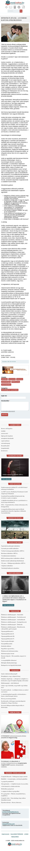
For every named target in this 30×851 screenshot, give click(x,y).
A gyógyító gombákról (7, 781)
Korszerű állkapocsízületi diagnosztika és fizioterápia (12, 706)
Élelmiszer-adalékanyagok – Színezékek (12, 615)
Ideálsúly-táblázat (6, 646)
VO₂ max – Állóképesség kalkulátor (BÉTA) (13, 563)
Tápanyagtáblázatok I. (7, 631)
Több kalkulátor (6, 479)
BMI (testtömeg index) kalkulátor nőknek (12, 558)
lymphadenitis (5, 448)
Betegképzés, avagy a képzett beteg (10, 676)
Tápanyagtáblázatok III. (8, 636)
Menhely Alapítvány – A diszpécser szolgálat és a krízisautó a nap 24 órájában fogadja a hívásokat (14, 680)
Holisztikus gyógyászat (7, 789)
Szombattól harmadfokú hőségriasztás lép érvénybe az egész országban (12, 497)
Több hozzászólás (8, 605)
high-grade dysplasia (7, 436)
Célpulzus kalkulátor (7, 566)
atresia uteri (4, 433)
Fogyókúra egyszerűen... (8, 648)
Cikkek (11, 7)
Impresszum (5, 834)
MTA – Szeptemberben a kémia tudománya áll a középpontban (14, 506)
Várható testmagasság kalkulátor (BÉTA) (12, 474)
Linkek (26, 834)
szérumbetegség (5, 443)
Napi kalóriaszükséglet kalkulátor (10, 546)
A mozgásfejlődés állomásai (8, 660)
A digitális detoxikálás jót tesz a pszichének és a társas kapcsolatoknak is (14, 501)
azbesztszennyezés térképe (18, 736)
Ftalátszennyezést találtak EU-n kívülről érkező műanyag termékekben (14, 488)
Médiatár (19, 7)
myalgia (3, 431)
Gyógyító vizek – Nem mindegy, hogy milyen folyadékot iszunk (13, 799)
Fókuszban (6, 7)
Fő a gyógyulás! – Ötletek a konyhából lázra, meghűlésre (13, 795)
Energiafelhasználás (6, 644)
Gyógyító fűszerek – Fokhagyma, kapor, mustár (14, 776)
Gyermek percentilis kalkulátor (10, 548)
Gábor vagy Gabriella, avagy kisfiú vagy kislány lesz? (14, 686)
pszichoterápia (6, 382)
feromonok (12, 379)
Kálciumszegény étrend (7, 653)
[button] (15, 32)
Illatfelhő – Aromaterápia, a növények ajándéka (14, 779)
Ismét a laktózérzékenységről (9, 674)
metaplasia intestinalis (7, 438)
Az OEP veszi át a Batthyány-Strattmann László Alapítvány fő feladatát (14, 493)
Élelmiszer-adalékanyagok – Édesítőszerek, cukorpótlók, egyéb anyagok (13, 628)
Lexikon (23, 7)
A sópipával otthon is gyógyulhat (10, 791)
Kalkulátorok (15, 7)
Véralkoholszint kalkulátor (8, 556)
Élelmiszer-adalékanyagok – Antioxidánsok (13, 619)
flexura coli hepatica (6, 428)
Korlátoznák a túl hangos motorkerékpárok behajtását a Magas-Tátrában (13, 702)
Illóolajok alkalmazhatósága (9, 663)
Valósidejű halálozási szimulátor (10, 568)
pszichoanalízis (6, 384)
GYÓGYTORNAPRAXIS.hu (9, 763)
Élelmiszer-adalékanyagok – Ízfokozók (11, 624)
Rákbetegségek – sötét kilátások (10, 683)
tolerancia (19, 379)
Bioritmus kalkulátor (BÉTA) (9, 553)
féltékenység (15, 382)
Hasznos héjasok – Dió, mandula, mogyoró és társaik (13, 657)
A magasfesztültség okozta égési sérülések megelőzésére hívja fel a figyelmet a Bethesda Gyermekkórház (13, 511)
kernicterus (4, 451)
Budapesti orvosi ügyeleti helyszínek (11, 665)
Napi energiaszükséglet (7, 641)
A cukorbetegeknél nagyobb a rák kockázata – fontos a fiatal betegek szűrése (14, 695)
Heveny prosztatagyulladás (8, 699)
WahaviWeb (15, 837)
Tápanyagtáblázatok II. (7, 634)
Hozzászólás (5, 401)
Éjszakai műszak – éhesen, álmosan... (11, 802)
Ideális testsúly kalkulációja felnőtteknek (12, 561)
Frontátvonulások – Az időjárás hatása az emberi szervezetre (14, 691)
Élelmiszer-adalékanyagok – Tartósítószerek (13, 617)
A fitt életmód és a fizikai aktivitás (10, 786)
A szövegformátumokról (8, 411)
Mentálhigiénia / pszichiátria (10, 390)
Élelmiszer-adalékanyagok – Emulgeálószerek (14, 622)
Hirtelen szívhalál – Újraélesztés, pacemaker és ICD (13, 591)
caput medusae (5, 441)
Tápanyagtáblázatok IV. (7, 639)
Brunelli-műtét (5, 446)
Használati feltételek (16, 834)
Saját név (4, 396)
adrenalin (4, 379)
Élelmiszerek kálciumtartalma (9, 651)
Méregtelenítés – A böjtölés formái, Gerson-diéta (14, 784)
